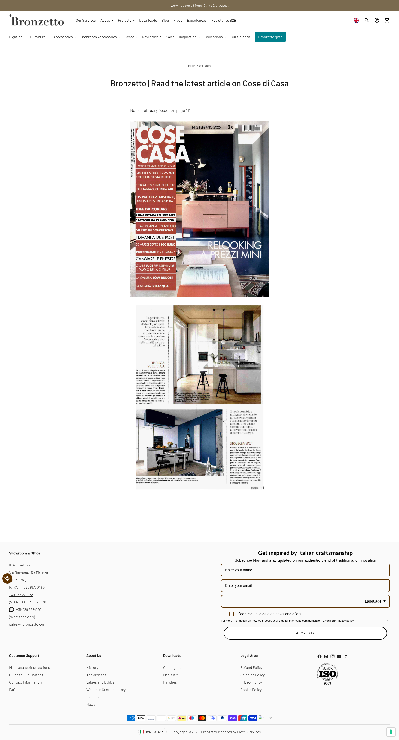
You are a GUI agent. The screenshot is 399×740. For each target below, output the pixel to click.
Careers (92, 697)
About (105, 20)
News (90, 704)
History (92, 667)
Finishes (170, 682)
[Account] (377, 20)
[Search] (367, 20)
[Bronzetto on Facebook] (319, 656)
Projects (124, 20)
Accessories (63, 36)
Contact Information (25, 682)
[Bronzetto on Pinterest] (326, 656)
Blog (165, 20)
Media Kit (170, 675)
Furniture (37, 36)
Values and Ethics (100, 682)
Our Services (86, 20)
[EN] (358, 20)
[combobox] (358, 20)
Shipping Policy (252, 675)
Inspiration (188, 36)
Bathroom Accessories (99, 36)
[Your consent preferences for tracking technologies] (391, 732)
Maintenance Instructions (29, 667)
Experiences (197, 20)
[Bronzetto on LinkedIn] (345, 656)
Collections (214, 36)
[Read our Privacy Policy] (387, 621)
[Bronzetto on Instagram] (332, 656)
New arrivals (151, 36)
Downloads (148, 20)
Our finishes (240, 36)
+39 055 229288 (21, 594)
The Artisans (96, 675)
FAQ (12, 689)
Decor (129, 36)
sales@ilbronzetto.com (27, 624)
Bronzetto (209, 732)
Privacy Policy (251, 682)
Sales (170, 36)
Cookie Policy (251, 689)
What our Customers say (106, 689)
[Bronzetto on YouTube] (339, 656)
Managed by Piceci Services (239, 732)
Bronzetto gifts (270, 36)
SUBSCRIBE (305, 633)
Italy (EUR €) (153, 731)
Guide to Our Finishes (26, 675)
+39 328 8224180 (28, 609)
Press (177, 20)
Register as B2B (223, 20)
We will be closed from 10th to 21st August (200, 5)
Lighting (15, 36)
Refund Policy (251, 667)
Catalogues (172, 667)
